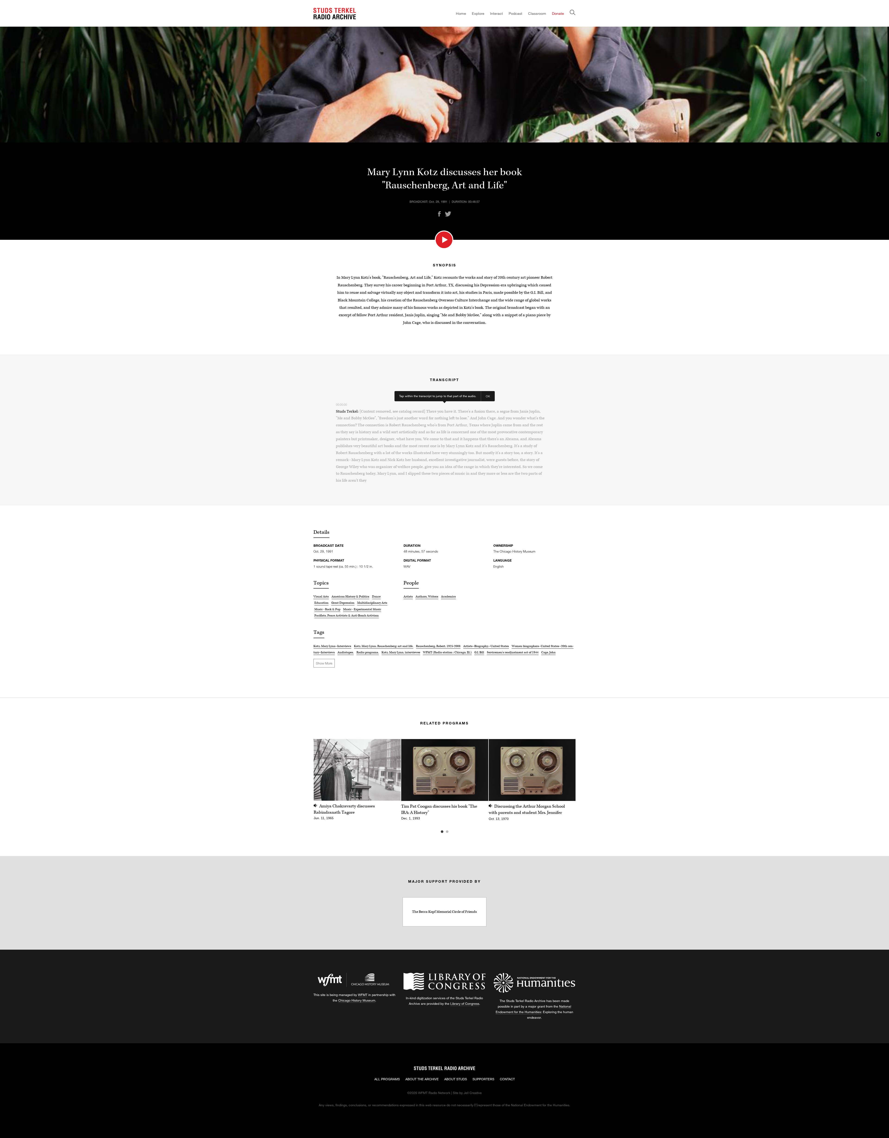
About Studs (455, 1079)
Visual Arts (321, 596)
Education (321, 603)
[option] (357, 782)
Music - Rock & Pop (327, 609)
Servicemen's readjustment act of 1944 (512, 652)
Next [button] (566, 770)
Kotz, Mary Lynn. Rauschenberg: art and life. (383, 646)
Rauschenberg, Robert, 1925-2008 (438, 646)
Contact (507, 1079)
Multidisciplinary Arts (372, 603)
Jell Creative (473, 1093)
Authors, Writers (427, 596)
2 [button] (454, 831)
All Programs (387, 1079)
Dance (376, 596)
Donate (558, 13)
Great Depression (342, 603)
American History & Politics (350, 596)
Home (461, 13)
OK (488, 396)
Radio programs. (368, 652)
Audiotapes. (346, 652)
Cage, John (548, 652)
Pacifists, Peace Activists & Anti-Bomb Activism (346, 615)
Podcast (515, 13)
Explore (478, 13)
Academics (448, 596)
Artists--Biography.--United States (486, 646)
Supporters (483, 1079)
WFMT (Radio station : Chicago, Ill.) (447, 652)
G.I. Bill (479, 652)
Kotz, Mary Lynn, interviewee (401, 652)
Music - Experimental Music (362, 609)
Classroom (537, 13)
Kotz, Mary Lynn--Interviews (332, 646)
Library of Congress (464, 1003)
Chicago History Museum (356, 1000)
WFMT (362, 995)
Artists (408, 596)
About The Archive (422, 1079)
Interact (496, 13)
